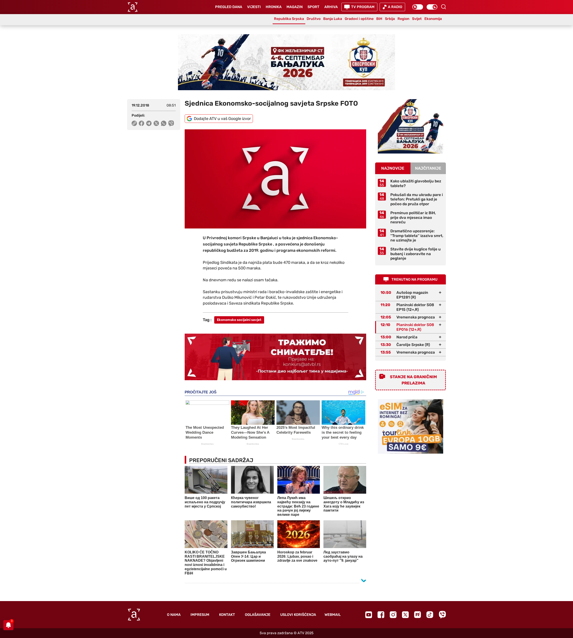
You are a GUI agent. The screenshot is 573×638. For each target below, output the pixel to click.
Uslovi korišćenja (298, 614)
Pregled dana (228, 7)
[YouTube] (368, 614)
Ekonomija (433, 19)
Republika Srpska (289, 19)
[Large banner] (286, 62)
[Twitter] (405, 614)
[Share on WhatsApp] (164, 123)
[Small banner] (410, 126)
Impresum (199, 614)
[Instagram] (393, 614)
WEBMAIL (333, 614)
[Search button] (443, 6)
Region (403, 19)
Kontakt (227, 614)
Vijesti (254, 7)
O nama (174, 614)
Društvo (314, 19)
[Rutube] (417, 614)
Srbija (390, 19)
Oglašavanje (257, 614)
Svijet (417, 19)
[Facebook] (380, 614)
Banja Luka (332, 19)
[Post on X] (156, 123)
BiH (379, 19)
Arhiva (331, 7)
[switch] (417, 7)
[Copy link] (134, 123)
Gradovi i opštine (359, 19)
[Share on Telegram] (149, 123)
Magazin (294, 7)
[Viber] (442, 615)
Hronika (274, 7)
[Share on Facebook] (141, 123)
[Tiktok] (429, 614)
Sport (313, 7)
